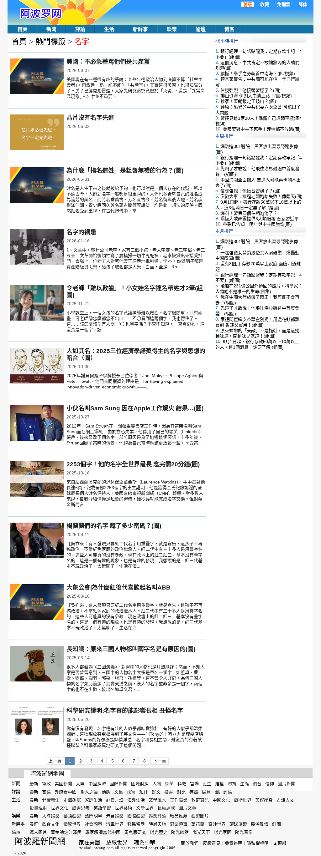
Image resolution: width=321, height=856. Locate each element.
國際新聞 (118, 783)
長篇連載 (166, 807)
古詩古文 (285, 799)
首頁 (23, 29)
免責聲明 (233, 843)
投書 (168, 791)
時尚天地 (157, 824)
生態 (244, 783)
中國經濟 (97, 783)
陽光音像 (244, 832)
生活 (109, 29)
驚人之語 (89, 791)
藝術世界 (242, 799)
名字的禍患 (81, 232)
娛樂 (172, 29)
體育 (232, 783)
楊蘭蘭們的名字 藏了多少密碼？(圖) (113, 526)
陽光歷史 (158, 832)
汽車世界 (115, 824)
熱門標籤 (50, 41)
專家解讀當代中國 (102, 832)
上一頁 (54, 760)
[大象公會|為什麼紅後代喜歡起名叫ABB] (37, 602)
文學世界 (145, 807)
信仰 (269, 783)
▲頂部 (279, 843)
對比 (181, 791)
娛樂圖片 (200, 815)
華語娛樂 (72, 815)
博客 (229, 29)
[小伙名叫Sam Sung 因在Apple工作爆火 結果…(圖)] (37, 423)
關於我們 (189, 843)
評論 (80, 29)
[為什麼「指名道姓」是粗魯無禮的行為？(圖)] (37, 185)
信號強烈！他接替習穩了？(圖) (250, 90)
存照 (193, 791)
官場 (194, 783)
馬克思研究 (135, 832)
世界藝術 (123, 807)
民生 (207, 783)
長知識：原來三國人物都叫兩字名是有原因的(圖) (130, 649)
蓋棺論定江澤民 (66, 832)
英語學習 (102, 807)
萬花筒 (197, 824)
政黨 (131, 791)
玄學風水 (157, 799)
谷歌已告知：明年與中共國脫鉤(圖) (257, 224)
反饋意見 (211, 843)
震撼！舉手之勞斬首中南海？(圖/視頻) (257, 73)
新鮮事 (140, 29)
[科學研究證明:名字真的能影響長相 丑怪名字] (37, 725)
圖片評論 (223, 791)
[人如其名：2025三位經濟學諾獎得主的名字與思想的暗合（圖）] (37, 366)
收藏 (264, 4)
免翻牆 (283, 4)
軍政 (46, 783)
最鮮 (33, 824)
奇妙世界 (217, 824)
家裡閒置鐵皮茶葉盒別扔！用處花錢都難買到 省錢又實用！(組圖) (257, 322)
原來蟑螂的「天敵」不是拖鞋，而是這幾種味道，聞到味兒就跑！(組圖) (257, 333)
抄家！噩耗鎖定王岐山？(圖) (248, 101)
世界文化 (59, 807)
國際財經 (140, 783)
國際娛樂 (136, 815)
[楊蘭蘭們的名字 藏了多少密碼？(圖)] (37, 541)
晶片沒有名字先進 (90, 117)
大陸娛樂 (51, 815)
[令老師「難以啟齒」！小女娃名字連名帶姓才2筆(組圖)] (37, 303)
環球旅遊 (238, 824)
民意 (206, 791)
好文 (156, 791)
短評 (143, 791)
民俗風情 (259, 824)
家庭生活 (93, 799)
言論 (46, 791)
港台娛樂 (115, 815)
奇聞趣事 (178, 824)
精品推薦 (178, 815)
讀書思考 (81, 807)
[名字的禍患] (37, 247)
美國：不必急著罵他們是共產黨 (108, 61)
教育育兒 (200, 799)
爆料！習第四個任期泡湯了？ (248, 212)
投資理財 (38, 807)
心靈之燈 (115, 799)
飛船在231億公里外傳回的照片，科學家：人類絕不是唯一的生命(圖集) (259, 288)
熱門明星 (93, 815)
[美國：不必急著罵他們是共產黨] (37, 76)
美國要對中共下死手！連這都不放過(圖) (262, 129)
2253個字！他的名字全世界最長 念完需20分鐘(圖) (133, 464)
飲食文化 (51, 824)
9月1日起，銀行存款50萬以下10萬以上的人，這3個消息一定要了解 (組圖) (258, 205)
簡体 (302, 4)
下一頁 (159, 760)
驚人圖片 (38, 832)
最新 (33, 783)
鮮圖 (276, 824)
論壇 (201, 29)
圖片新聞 (286, 783)
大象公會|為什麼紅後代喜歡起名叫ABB (118, 587)
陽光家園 (222, 832)
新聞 (51, 29)
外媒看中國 (65, 791)
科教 (181, 783)
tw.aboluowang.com (96, 848)
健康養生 (51, 799)
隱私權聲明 (258, 843)
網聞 (169, 783)
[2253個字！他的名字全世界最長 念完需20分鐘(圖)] (37, 479)
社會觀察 (93, 824)
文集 (118, 791)
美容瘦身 (264, 799)
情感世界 (72, 824)
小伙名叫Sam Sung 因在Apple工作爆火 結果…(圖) (134, 408)
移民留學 (136, 824)
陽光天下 (201, 832)
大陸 (80, 783)
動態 (106, 791)
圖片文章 (187, 807)
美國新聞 (63, 783)
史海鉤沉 (72, 799)
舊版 (247, 4)
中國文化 (221, 799)
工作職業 (178, 799)
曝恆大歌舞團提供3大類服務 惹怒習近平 (259, 218)
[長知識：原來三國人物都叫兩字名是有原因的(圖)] (37, 664)
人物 (156, 783)
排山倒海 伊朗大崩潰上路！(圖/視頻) (256, 95)
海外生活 (136, 799)
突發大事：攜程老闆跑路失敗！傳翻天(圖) (261, 196)
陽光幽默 (180, 832)
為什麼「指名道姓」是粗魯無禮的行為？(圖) (124, 170)
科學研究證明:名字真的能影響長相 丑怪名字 (124, 710)
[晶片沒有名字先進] (37, 132)
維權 (219, 783)
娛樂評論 (157, 815)
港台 (257, 783)
